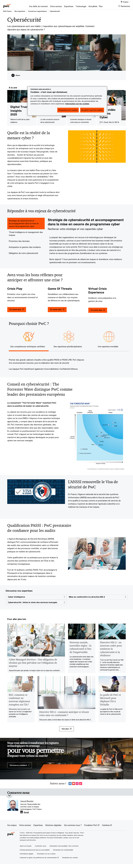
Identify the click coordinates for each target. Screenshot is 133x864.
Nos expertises (20, 11)
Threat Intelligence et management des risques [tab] (26, 233)
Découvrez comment (18, 765)
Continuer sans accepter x (40, 89)
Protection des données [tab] (19, 241)
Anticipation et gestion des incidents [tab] (25, 247)
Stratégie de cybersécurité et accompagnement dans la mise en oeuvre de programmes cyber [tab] (24, 223)
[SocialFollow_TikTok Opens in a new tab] (80, 784)
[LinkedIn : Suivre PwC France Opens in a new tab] (70, 784)
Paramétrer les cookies (70, 857)
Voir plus (65, 729)
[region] (67, 101)
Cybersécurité (55, 11)
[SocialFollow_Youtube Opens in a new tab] (73, 784)
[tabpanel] (86, 241)
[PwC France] (7, 5)
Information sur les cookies (77, 104)
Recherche (125, 6)
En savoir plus (15, 309)
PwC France (7, 11)
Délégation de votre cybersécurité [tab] (23, 253)
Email (26, 812)
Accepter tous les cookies (92, 110)
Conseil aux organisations (37, 11)
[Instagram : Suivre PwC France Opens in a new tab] (77, 784)
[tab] (29, 346)
